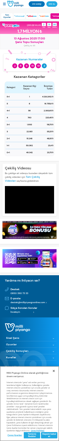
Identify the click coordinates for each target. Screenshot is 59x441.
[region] (29, 403)
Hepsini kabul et (49, 435)
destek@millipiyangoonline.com (27, 302)
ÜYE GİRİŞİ (36, 4)
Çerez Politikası (37, 430)
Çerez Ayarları (15, 435)
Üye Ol (52, 4)
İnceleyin (15, 311)
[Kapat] (53, 371)
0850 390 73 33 (19, 293)
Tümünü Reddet (32, 435)
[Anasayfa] (15, 4)
